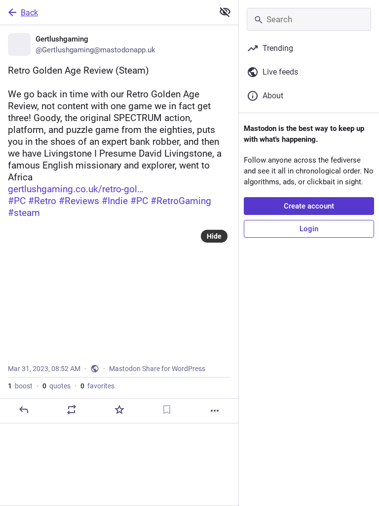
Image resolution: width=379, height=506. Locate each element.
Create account (309, 206)
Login (309, 228)
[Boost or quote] (71, 410)
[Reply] (24, 410)
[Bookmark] (167, 410)
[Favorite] (119, 410)
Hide (214, 236)
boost (20, 386)
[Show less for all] (225, 12)
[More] (215, 411)
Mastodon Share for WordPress (157, 369)
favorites (97, 386)
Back (29, 12)
